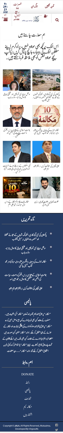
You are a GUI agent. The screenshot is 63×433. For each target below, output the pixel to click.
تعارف (27, 398)
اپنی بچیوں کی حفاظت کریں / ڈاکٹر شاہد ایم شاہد (25, 288)
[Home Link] (31, 18)
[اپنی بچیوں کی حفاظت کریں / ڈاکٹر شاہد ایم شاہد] (46, 151)
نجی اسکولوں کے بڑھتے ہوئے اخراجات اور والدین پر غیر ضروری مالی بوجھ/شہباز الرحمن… (17, 169)
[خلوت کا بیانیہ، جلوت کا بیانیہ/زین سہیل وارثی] (46, 187)
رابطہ (27, 382)
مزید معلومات (11, 351)
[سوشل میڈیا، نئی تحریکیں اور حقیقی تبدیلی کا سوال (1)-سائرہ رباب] (17, 79)
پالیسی (27, 390)
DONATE (27, 374)
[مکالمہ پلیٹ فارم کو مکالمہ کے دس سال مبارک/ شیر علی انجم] (17, 187)
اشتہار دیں (27, 414)
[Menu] (6, 20)
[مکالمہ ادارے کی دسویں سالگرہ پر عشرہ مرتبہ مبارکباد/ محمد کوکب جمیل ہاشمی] (46, 115)
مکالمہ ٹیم (27, 406)
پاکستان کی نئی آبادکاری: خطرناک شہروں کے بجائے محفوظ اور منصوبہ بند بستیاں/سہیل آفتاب (46, 97)
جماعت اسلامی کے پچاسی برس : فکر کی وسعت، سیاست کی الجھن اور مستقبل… (16, 133)
